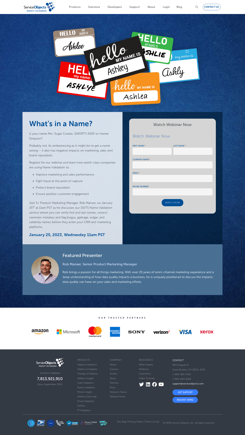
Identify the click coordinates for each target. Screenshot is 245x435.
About (151, 7)
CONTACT (178, 360)
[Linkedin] (147, 384)
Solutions (94, 7)
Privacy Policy (135, 421)
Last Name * (179, 146)
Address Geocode (87, 396)
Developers (115, 7)
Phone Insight (84, 392)
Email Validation (85, 401)
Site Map (121, 421)
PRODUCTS (83, 360)
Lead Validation (85, 382)
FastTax (81, 405)
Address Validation (87, 364)
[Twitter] (140, 384)
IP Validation (83, 410)
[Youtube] (160, 384)
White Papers (146, 364)
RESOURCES (146, 360)
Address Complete (87, 369)
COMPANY (116, 360)
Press (113, 387)
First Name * (139, 146)
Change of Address (87, 373)
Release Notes (117, 396)
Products (74, 7)
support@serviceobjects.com (188, 383)
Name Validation (86, 387)
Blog (179, 7)
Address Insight (85, 378)
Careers (114, 369)
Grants (113, 373)
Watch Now (172, 202)
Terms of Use (152, 421)
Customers (145, 373)
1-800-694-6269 (181, 379)
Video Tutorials (147, 378)
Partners (114, 382)
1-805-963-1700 (181, 374)
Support (135, 7)
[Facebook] (153, 384)
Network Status (118, 392)
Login (166, 7)
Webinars (144, 369)
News (113, 378)
